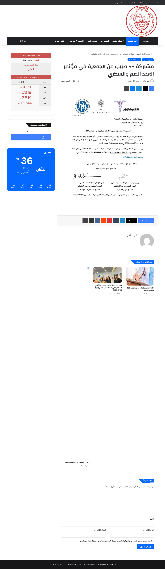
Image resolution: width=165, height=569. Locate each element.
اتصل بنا (132, 3)
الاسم (151, 519)
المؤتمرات (105, 41)
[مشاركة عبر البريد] (91, 220)
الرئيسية (149, 54)
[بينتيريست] (109, 220)
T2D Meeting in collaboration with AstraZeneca (140, 289)
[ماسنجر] (132, 88)
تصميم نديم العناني (56, 564)
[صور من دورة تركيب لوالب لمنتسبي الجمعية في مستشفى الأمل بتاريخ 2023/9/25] (107, 275)
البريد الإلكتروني (147, 530)
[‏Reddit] (103, 220)
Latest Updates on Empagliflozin (76, 462)
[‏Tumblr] (116, 220)
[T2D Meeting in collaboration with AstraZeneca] (140, 276)
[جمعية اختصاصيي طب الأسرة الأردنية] (141, 21)
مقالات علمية (92, 41)
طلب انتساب (60, 41)
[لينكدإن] (139, 88)
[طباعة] (126, 88)
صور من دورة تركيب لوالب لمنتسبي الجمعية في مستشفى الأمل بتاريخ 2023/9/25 (108, 288)
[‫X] (145, 88)
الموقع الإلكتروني (100, 530)
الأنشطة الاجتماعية (77, 41)
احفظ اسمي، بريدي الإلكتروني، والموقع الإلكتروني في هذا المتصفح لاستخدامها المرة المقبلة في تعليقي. (116, 541)
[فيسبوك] (151, 88)
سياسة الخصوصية (120, 3)
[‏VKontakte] (97, 220)
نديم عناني (131, 235)
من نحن (146, 41)
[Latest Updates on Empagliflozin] (75, 363)
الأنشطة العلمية (118, 41)
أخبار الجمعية (133, 41)
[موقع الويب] (135, 239)
